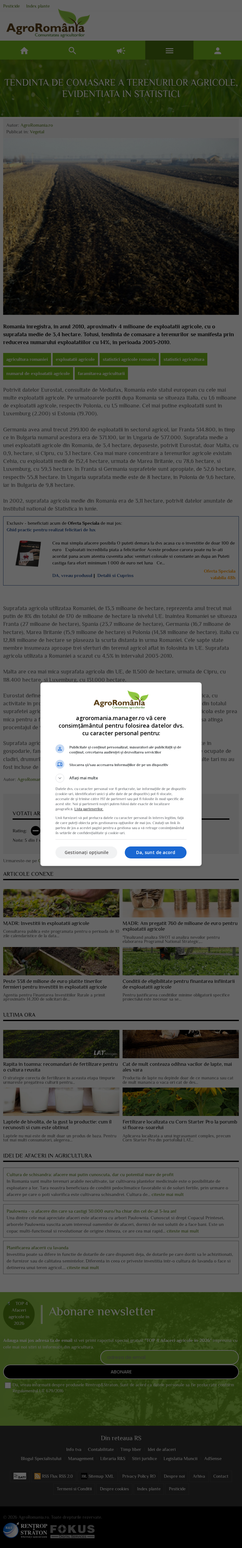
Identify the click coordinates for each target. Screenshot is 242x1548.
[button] (121, 778)
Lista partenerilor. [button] (88, 809)
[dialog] (121, 774)
